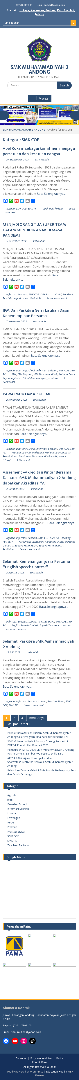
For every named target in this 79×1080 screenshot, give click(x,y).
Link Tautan (12, 22)
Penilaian (8, 549)
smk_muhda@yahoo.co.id (51, 5)
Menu (43, 98)
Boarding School (25, 370)
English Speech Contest (25, 625)
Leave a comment (57, 298)
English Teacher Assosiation (55, 625)
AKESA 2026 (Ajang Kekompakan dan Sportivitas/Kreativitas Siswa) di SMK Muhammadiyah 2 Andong (40, 761)
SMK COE (21, 208)
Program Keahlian (41, 1058)
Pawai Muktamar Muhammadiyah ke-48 (34, 456)
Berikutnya (36, 718)
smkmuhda (39, 241)
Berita (59, 1058)
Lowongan (13, 818)
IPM (14, 374)
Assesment (25, 541)
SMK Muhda (42, 159)
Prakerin (12, 827)
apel (45, 208)
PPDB (11, 822)
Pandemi (68, 294)
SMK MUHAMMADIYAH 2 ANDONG (39, 69)
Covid (58, 294)
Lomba (32, 621)
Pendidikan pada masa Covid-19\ (22, 298)
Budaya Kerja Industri (51, 545)
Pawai (6, 456)
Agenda (10, 208)
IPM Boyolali (25, 374)
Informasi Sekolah (16, 294)
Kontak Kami (39, 1062)
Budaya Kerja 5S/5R (26, 545)
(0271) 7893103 (24, 5)
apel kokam (56, 208)
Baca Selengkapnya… (51, 194)
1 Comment (23, 460)
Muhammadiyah (36, 378)
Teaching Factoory (18, 845)
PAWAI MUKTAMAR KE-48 (26, 394)
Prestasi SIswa (46, 621)
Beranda (21, 1058)
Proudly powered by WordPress (24, 1071)
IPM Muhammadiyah (46, 374)
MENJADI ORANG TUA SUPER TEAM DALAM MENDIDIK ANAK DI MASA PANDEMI (34, 230)
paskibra (53, 378)
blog (9, 799)
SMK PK (32, 208)
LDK (23, 378)
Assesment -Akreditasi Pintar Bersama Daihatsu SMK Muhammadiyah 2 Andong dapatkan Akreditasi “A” (39, 477)
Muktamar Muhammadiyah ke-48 (51, 452)
